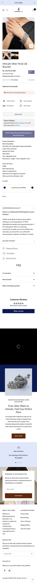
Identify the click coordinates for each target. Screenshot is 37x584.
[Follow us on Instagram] (9, 570)
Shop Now (18, 436)
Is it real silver (6, 273)
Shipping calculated (7, 76)
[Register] (31, 553)
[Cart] (33, 10)
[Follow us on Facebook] (4, 570)
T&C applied (18, 458)
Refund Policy (25, 517)
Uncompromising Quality (11, 208)
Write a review (19, 311)
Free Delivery (10, 253)
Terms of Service (25, 521)
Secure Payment (11, 258)
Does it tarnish (6, 279)
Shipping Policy (25, 525)
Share (4, 196)
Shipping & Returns (12, 248)
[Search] (7, 10)
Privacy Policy (25, 514)
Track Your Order (25, 529)
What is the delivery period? (11, 286)
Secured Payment (8, 241)
